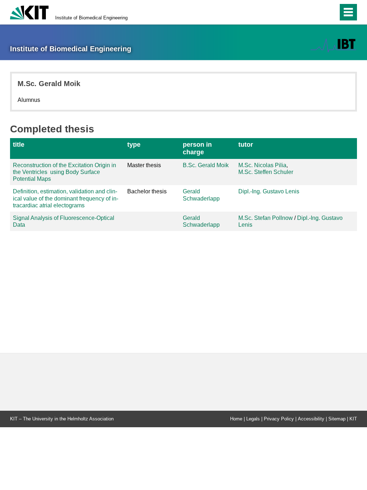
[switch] (317, 12)
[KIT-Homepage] (29, 12)
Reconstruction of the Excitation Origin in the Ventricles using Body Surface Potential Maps (64, 172)
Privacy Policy (279, 418)
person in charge (197, 148)
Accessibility (311, 418)
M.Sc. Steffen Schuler (265, 172)
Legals (253, 418)
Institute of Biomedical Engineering (91, 17)
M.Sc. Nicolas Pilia (262, 165)
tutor (245, 144)
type (133, 144)
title (18, 144)
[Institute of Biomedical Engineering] (333, 45)
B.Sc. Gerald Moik (206, 165)
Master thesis (144, 165)
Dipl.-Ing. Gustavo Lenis (268, 191)
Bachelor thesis (147, 191)
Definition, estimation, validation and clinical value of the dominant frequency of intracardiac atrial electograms (65, 198)
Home (236, 418)
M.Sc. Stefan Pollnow (265, 218)
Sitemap (336, 418)
